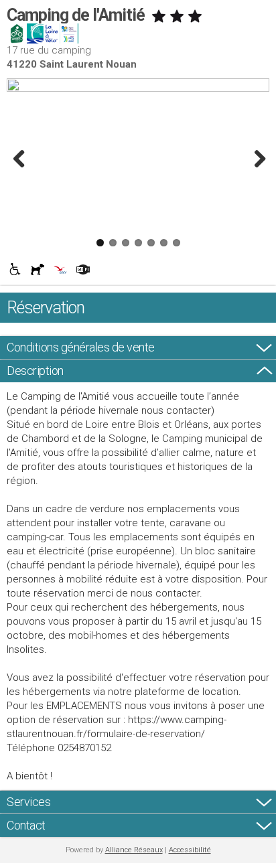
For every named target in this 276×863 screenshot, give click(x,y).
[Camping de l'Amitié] (138, 85)
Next (256, 158)
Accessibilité (190, 850)
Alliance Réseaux (134, 850)
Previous (20, 158)
